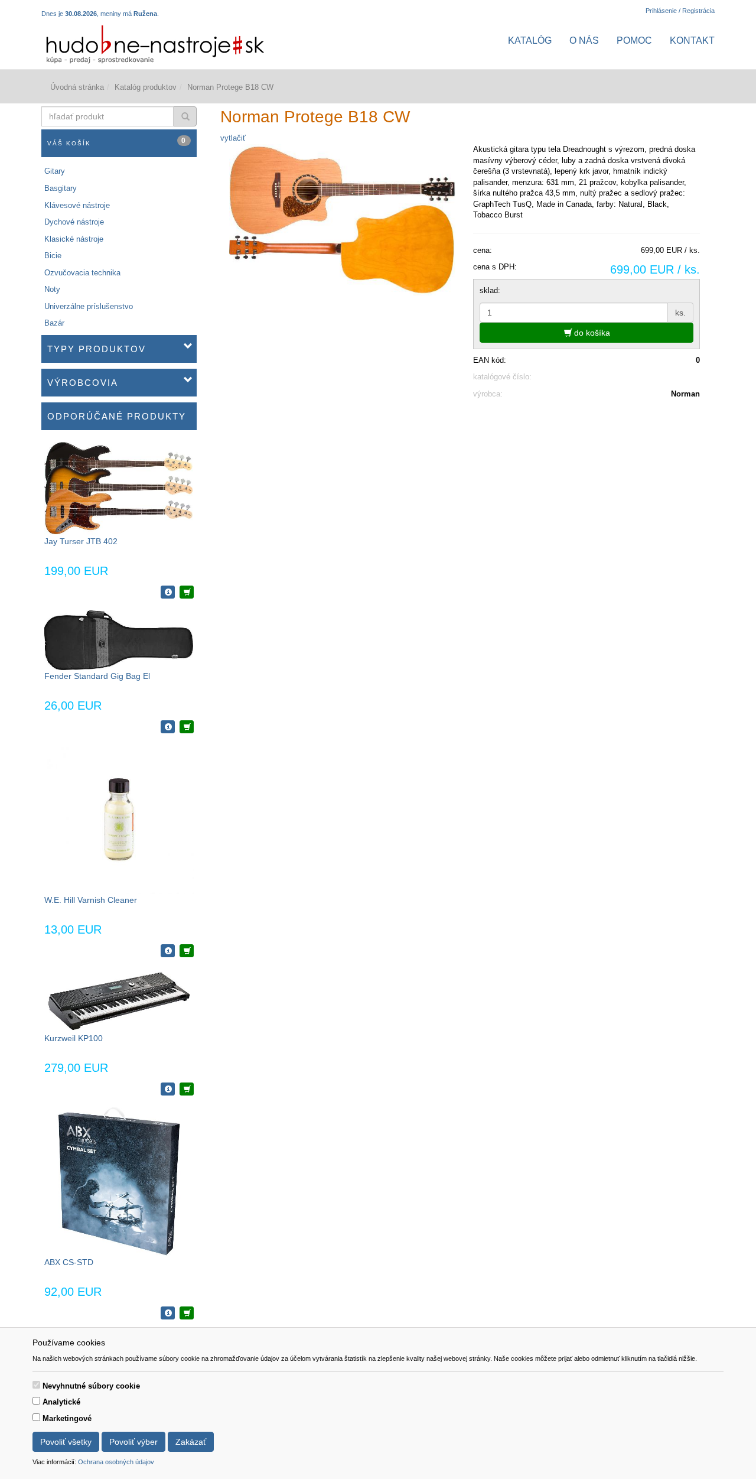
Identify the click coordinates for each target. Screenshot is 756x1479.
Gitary (54, 171)
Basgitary (60, 188)
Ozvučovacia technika (82, 272)
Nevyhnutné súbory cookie (91, 1386)
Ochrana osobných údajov (116, 1461)
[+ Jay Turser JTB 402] (187, 592)
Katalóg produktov (146, 87)
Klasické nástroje (73, 239)
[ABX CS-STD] (119, 1180)
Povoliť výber (133, 1442)
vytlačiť (233, 138)
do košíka (591, 332)
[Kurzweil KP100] (118, 1000)
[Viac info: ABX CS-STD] (168, 1312)
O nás (584, 40)
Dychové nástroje (74, 221)
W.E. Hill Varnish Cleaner (90, 900)
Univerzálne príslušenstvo (88, 306)
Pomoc (634, 40)
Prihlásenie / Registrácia (680, 10)
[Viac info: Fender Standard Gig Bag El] (168, 726)
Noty (52, 289)
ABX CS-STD (68, 1262)
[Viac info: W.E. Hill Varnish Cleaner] (168, 950)
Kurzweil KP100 (73, 1038)
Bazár (54, 322)
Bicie (52, 255)
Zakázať (190, 1442)
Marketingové (67, 1418)
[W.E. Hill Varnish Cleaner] (119, 819)
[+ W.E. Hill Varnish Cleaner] (187, 950)
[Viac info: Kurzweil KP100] (168, 1089)
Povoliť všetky (66, 1442)
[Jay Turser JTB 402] (118, 487)
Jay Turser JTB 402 (81, 541)
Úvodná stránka (77, 87)
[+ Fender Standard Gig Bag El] (187, 726)
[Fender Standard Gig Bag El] (118, 639)
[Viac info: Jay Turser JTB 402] (168, 592)
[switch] (36, 1385)
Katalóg (530, 40)
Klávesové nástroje (77, 205)
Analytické (61, 1401)
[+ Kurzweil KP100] (187, 1089)
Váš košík (117, 141)
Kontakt (692, 40)
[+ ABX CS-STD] (187, 1312)
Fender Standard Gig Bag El (97, 676)
